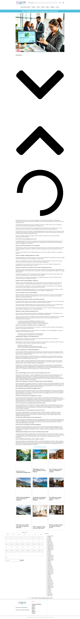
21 (28, 547)
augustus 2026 (50, 536)
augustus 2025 (50, 549)
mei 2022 (49, 591)
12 (17, 544)
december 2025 (50, 545)
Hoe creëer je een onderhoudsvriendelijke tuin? (23, 471)
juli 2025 (49, 550)
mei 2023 (49, 577)
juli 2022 (49, 588)
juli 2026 (49, 537)
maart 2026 (49, 541)
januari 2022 (49, 595)
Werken (43, 7)
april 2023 (49, 578)
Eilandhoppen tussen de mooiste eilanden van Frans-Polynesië (39, 470)
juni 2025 (49, 552)
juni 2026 (49, 538)
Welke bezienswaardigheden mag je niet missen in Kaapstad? (23, 499)
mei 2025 (49, 553)
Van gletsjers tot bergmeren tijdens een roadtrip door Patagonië (39, 499)
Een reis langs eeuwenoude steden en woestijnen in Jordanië (55, 470)
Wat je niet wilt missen (25, 7)
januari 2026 (49, 544)
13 (22, 544)
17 (6, 547)
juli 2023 (49, 574)
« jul (6, 557)
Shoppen (52, 7)
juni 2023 (49, 576)
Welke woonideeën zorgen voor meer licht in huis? (39, 527)
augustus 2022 (50, 587)
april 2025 (49, 554)
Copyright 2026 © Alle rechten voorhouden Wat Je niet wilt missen (40, 617)
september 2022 (50, 586)
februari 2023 (50, 580)
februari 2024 (50, 566)
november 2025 (50, 546)
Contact (57, 7)
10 (6, 544)
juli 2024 (49, 561)
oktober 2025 (50, 547)
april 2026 (49, 540)
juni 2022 (49, 589)
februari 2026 (50, 542)
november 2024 (50, 556)
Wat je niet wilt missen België (21, 607)
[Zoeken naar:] (12, 560)
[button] (40, 85)
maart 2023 (49, 579)
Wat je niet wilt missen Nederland (22, 609)
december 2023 (50, 569)
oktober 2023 (50, 571)
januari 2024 (49, 568)
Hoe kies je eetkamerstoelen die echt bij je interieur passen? (56, 526)
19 (17, 547)
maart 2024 (49, 565)
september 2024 (50, 558)
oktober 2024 (50, 557)
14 (28, 544)
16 (39, 544)
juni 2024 (49, 562)
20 (22, 547)
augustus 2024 (50, 560)
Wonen (38, 7)
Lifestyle (33, 7)
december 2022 (50, 582)
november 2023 (50, 570)
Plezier (47, 7)
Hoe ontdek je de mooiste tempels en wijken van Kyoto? (55, 499)
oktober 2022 (50, 585)
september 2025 (50, 548)
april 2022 (49, 592)
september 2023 (50, 572)
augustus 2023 (50, 573)
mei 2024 (49, 563)
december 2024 (50, 555)
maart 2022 (49, 593)
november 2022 (50, 584)
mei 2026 (49, 539)
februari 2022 (50, 594)
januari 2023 (49, 581)
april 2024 (49, 564)
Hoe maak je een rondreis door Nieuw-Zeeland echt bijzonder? (22, 526)
